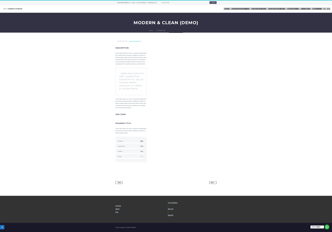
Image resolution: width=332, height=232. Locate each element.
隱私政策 (170, 209)
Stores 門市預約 (293, 9)
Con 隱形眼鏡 (317, 9)
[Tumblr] (126, 172)
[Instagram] (178, 2)
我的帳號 (118, 206)
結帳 (116, 212)
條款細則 (170, 215)
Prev (119, 182)
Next (212, 182)
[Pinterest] (123, 172)
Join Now (213, 2)
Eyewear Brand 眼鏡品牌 (240, 9)
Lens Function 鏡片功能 (277, 9)
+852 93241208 (165, 2)
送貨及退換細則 (172, 203)
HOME (227, 9)
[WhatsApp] (181, 2)
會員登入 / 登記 (305, 9)
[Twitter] (120, 172)
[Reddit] (133, 172)
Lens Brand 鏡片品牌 (259, 9)
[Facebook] (176, 2)
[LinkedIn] (130, 172)
